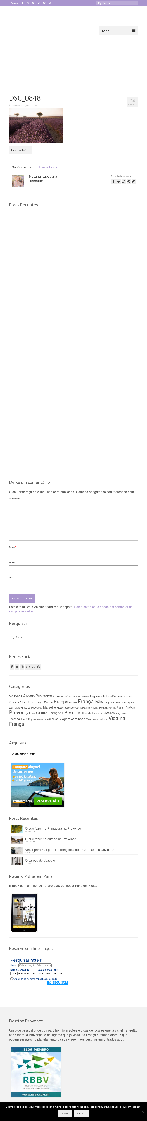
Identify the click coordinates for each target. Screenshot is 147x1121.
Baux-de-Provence (81, 696)
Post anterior (20, 150)
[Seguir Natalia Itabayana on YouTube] (124, 181)
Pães (33, 713)
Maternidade (63, 707)
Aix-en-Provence (37, 696)
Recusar (81, 1113)
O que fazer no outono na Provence (50, 838)
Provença (19, 712)
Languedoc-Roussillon (115, 702)
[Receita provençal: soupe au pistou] (118, 406)
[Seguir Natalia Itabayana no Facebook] (113, 181)
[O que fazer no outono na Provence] (118, 232)
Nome (12, 547)
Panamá (103, 707)
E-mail (12, 562)
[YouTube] (33, 667)
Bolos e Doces (111, 696)
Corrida (129, 696)
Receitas (72, 712)
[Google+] (44, 3)
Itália (99, 701)
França (86, 701)
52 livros (15, 696)
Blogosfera (96, 696)
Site (11, 577)
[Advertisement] (73, 62)
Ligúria (130, 702)
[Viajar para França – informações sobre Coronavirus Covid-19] (118, 317)
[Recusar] (142, 1111)
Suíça (118, 713)
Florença (73, 702)
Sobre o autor (21, 167)
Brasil (122, 696)
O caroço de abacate (40, 860)
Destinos (38, 702)
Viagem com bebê (72, 718)
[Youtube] (50, 3)
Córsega (14, 702)
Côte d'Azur (26, 702)
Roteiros (109, 712)
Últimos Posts (47, 167)
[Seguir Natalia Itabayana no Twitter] (118, 181)
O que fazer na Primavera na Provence (53, 828)
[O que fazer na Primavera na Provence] (73, 232)
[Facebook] (22, 3)
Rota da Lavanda (92, 713)
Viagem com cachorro (97, 719)
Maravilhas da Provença (28, 707)
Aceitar (65, 1113)
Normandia (85, 707)
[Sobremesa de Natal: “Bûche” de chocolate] (73, 406)
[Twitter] (38, 3)
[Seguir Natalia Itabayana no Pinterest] (129, 181)
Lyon (11, 707)
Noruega (94, 707)
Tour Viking (26, 719)
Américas (66, 696)
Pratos (130, 707)
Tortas (124, 713)
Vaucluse (52, 719)
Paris (120, 707)
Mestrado (75, 707)
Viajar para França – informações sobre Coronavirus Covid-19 (69, 849)
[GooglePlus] (28, 667)
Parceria (112, 707)
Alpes (56, 696)
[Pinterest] (33, 3)
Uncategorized (39, 719)
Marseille (49, 707)
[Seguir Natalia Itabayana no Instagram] (134, 181)
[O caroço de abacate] (29, 406)
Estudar (48, 702)
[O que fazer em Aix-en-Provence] (29, 232)
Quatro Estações (49, 712)
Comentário (15, 498)
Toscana (14, 719)
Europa (61, 701)
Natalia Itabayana (21, 105)
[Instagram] (27, 3)
